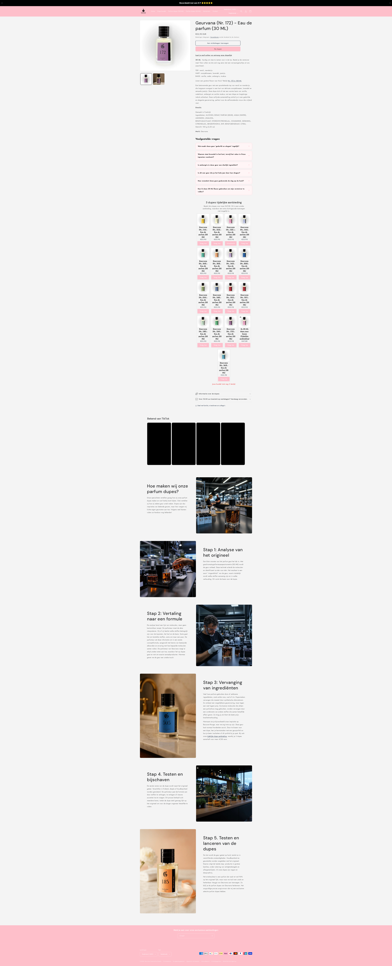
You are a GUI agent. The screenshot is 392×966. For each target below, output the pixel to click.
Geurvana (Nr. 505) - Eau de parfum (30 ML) (244, 266)
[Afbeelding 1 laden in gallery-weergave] (146, 79)
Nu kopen (218, 49)
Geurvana (147, 961)
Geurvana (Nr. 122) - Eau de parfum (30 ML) (217, 232)
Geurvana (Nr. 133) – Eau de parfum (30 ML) (230, 232)
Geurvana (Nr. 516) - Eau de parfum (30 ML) (203, 300)
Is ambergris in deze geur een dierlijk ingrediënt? (224, 165)
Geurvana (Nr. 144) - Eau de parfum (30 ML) (244, 232)
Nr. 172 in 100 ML (234, 81)
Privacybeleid (167, 961)
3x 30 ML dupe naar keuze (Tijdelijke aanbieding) (244, 334)
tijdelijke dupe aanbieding (217, 736)
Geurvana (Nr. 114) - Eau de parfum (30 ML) (203, 232)
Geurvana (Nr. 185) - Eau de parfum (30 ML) (217, 266)
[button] (241, 11)
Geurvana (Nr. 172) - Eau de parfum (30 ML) (230, 334)
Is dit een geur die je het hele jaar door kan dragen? (224, 173)
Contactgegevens (216, 961)
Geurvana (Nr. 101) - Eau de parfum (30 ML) (244, 300)
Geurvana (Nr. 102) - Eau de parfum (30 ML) (230, 300)
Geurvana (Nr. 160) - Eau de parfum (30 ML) (203, 266)
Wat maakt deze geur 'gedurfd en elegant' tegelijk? (224, 146)
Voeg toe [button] (203, 243)
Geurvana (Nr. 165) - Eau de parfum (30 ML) (223, 368)
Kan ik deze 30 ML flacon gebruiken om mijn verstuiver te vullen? (224, 190)
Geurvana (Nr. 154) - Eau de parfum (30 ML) (217, 334)
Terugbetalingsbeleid (178, 961)
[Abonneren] (212, 935)
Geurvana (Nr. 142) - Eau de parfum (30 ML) (230, 266)
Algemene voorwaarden (193, 961)
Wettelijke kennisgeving (229, 961)
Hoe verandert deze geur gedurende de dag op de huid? (224, 181)
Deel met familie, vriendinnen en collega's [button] (211, 406)
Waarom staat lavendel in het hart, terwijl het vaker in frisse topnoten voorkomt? (224, 155)
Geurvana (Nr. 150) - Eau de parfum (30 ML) (203, 334)
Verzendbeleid (205, 961)
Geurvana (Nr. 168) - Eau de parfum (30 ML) (217, 300)
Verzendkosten (214, 37)
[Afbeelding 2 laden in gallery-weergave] (158, 79)
